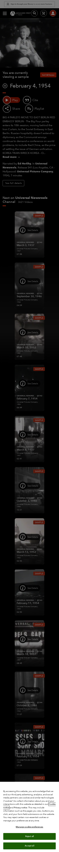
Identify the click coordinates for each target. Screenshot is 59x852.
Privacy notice (20, 807)
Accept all (29, 845)
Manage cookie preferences (29, 826)
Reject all (29, 836)
